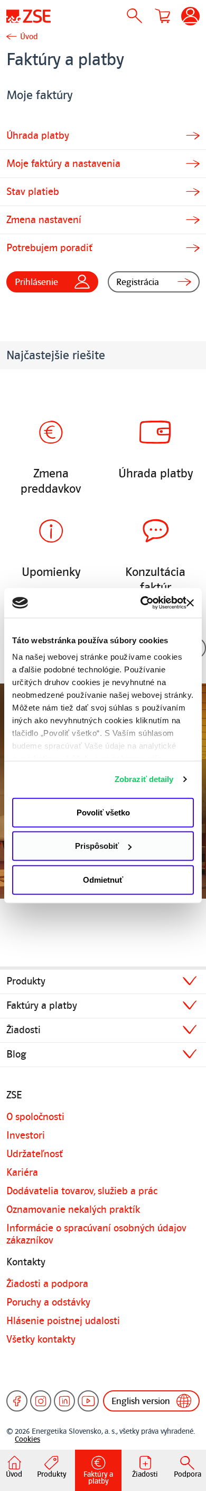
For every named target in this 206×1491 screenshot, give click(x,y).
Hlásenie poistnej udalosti (63, 1321)
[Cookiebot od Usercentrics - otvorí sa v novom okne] (141, 603)
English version (140, 1401)
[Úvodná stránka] (28, 16)
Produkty (25, 981)
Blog (16, 1054)
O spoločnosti (35, 1117)
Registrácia (137, 282)
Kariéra (22, 1172)
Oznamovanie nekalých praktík (73, 1209)
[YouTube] (88, 1401)
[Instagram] (40, 1401)
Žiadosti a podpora (47, 1284)
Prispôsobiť (97, 845)
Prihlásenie (36, 282)
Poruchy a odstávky (48, 1302)
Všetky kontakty (41, 1339)
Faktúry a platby (41, 1005)
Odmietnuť (103, 879)
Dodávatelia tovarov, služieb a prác (81, 1191)
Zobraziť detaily (144, 779)
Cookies (27, 1439)
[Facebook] (16, 1401)
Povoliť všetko (103, 811)
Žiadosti (23, 1030)
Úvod (29, 36)
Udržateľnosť (34, 1154)
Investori (25, 1135)
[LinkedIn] (64, 1401)
